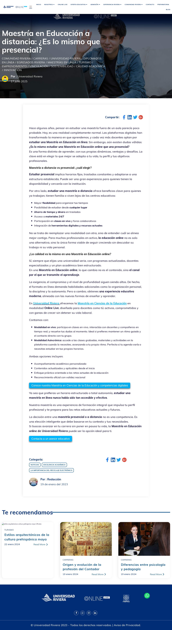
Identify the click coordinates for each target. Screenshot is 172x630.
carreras (40, 58)
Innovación (13, 70)
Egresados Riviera (31, 62)
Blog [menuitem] (168, 9)
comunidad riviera (16, 58)
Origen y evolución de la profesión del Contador (82, 566)
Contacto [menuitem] (150, 4)
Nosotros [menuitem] (48, 4)
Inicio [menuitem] (38, 4)
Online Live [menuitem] (62, 4)
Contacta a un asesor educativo (50, 438)
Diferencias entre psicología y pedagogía (143, 566)
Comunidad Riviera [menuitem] (133, 4)
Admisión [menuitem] (94, 4)
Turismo (85, 62)
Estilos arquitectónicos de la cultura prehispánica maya (26, 536)
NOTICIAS (35, 464)
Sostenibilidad (62, 66)
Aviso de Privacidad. (127, 625)
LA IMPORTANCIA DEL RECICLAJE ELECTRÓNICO (51, 470)
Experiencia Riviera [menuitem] (111, 4)
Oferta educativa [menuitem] (78, 4)
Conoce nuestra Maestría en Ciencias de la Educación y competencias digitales (79, 385)
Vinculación (38, 66)
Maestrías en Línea (62, 62)
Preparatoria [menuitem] (163, 4)
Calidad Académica (90, 66)
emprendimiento (14, 66)
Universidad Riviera (66, 58)
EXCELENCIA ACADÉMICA (54, 464)
